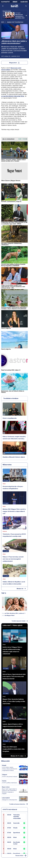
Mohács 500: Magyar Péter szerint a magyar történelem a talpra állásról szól (14, 511)
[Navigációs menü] (3, 6)
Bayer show (6, 787)
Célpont (4, 774)
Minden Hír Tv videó (17, 756)
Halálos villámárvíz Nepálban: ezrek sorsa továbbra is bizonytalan (14, 583)
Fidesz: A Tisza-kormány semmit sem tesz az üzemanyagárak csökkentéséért (13, 559)
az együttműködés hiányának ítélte (12, 96)
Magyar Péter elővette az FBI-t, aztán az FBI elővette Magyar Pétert (14, 614)
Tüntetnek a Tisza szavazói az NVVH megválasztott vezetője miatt (14, 535)
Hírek (4, 483)
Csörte (4, 781)
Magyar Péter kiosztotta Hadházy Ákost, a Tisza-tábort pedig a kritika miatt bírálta (14, 701)
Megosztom (13, 62)
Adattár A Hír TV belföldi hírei (15, 22)
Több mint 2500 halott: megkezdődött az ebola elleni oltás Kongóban (14, 749)
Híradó (4, 765)
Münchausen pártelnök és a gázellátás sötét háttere (19, 17)
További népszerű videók (18, 621)
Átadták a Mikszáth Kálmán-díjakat (14, 457)
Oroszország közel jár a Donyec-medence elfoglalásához (13, 487)
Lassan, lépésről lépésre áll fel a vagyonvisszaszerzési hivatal (13, 725)
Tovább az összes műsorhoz (17, 804)
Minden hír (20, 588)
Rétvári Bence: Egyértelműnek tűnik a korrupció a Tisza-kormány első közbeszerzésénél (14, 676)
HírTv (2, 22)
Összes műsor (19, 855)
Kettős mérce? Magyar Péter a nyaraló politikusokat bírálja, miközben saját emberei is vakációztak (12, 650)
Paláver (5, 531)
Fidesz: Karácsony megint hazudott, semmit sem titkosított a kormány (14, 438)
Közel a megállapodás (10, 418)
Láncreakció (6, 798)
